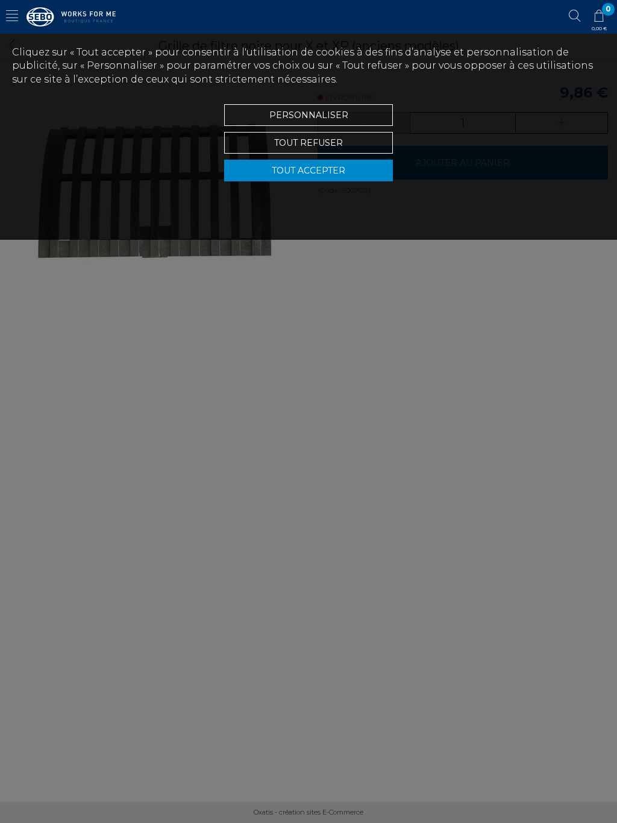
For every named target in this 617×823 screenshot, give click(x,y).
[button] (12, 17)
